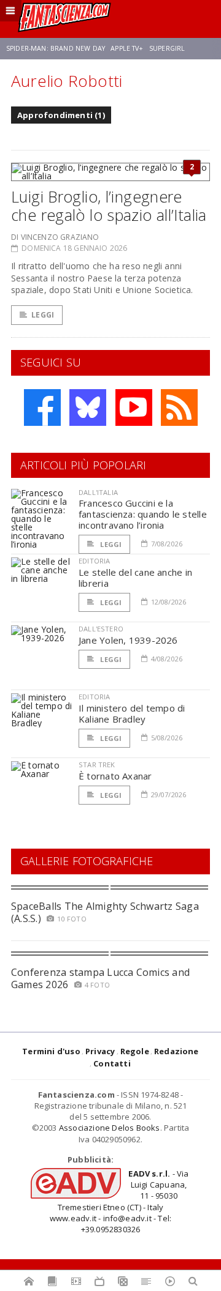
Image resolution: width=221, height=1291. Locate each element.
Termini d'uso (51, 1051)
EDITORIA (94, 560)
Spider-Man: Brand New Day (55, 48)
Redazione (176, 1051)
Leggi (42, 315)
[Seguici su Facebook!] (42, 407)
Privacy (100, 1051)
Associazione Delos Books (109, 1127)
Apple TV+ (126, 48)
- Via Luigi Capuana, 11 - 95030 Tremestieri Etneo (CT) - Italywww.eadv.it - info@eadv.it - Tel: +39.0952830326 (119, 1201)
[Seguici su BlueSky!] (88, 407)
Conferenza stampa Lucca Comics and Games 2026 (100, 978)
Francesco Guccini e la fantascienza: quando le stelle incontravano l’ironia (143, 514)
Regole (134, 1051)
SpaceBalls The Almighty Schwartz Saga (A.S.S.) (105, 912)
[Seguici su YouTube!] (134, 407)
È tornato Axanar (115, 776)
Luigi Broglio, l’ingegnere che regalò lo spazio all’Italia (109, 205)
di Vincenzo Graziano (55, 237)
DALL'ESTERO (101, 628)
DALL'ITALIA (98, 492)
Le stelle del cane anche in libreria (135, 577)
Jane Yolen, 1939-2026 (128, 640)
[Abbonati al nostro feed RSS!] (179, 407)
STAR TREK (97, 764)
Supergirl (167, 48)
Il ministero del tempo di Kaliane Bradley (132, 713)
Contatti (112, 1063)
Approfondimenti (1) (61, 115)
